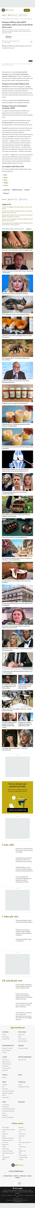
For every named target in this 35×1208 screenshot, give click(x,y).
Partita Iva (4, 1115)
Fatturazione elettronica (25, 1142)
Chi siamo (4, 1195)
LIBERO (5, 1190)
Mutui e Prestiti (22, 1059)
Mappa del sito (23, 1175)
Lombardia (6, 190)
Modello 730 (22, 1151)
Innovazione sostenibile (8, 1091)
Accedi (27, 10)
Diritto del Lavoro (6, 1064)
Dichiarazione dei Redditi (8, 1109)
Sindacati (21, 1127)
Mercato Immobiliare (24, 1057)
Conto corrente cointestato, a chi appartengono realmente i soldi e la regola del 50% (24, 986)
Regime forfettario (23, 1041)
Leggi (19, 1036)
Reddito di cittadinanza (8, 1138)
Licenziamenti (5, 1157)
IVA (3, 1155)
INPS (3, 1131)
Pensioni (21, 1045)
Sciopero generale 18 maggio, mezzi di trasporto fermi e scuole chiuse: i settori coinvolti (17, 223)
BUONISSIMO (30, 1191)
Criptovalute (5, 1106)
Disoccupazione (6, 1068)
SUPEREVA (17, 1193)
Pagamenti (5, 1134)
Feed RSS (30, 1175)
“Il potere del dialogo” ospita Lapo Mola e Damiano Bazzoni (24, 921)
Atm (9, 68)
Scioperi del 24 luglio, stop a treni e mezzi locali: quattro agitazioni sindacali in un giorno (17, 215)
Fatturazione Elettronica (8, 1111)
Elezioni (4, 1077)
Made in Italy (5, 1148)
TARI (20, 1153)
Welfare (4, 1146)
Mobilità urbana (17, 190)
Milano (5, 68)
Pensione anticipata (23, 1048)
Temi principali (22, 1155)
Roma (5, 175)
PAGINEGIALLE (15, 1190)
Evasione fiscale (22, 1038)
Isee (20, 1144)
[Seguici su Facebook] (15, 1183)
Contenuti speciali (7, 1175)
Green (4, 1082)
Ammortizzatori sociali (8, 1153)
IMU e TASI (21, 1136)
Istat (20, 1138)
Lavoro (4, 1057)
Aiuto (18, 1196)
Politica (4, 1074)
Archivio (17, 1177)
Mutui (3, 1113)
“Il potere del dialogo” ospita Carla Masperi (23, 940)
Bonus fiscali (21, 1034)
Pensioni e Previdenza (7, 1117)
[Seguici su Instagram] (19, 1183)
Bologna (6, 182)
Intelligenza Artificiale (23, 1086)
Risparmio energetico (7, 1093)
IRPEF (3, 1159)
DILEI (16, 1191)
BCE (20, 1131)
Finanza (4, 1034)
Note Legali (9, 1195)
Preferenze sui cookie (29, 1195)
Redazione (21, 1102)
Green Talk (5, 1089)
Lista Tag (21, 1159)
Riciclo (4, 1095)
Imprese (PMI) (5, 1038)
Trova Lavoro (5, 1059)
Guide (4, 1102)
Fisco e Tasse (22, 1032)
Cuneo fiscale (22, 1146)
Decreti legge (5, 1127)
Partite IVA (5, 1070)
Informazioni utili (9, 18)
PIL (19, 1140)
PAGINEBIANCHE (5, 1191)
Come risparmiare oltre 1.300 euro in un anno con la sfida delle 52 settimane (24, 1004)
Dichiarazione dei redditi (8, 1129)
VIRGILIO (9, 1190)
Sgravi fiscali (5, 1144)
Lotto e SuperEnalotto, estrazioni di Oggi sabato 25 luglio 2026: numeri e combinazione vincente (23, 879)
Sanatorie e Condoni (7, 1151)
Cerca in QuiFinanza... (16, 1171)
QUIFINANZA (24, 1191)
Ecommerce (5, 1142)
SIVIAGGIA (20, 1191)
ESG (3, 1086)
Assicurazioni (5, 1104)
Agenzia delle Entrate (7, 1140)
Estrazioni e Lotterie (7, 1048)
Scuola (4, 1136)
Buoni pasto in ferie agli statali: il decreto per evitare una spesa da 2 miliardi (24, 850)
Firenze (6, 185)
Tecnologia (21, 1082)
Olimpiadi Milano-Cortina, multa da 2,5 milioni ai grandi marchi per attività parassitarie (24, 869)
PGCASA (29, 1190)
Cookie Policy (20, 1195)
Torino (5, 180)
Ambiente (4, 1084)
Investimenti (5, 1036)
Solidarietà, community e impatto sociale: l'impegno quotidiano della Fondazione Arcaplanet (24, 932)
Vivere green (5, 1097)
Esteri (20, 1074)
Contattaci (16, 1175)
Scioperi (16, 18)
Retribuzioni (5, 1066)
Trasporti (6, 193)
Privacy (14, 1195)
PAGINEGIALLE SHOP (22, 1190)
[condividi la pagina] (31, 41)
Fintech (20, 1084)
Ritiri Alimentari (6, 1050)
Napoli (5, 177)
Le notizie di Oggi (23, 1157)
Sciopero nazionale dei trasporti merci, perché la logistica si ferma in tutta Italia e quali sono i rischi (24, 996)
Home (3, 18)
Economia (5, 1032)
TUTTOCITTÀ (11, 1191)
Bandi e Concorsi (6, 1061)
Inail (20, 1148)
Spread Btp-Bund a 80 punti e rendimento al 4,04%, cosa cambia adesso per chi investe (24, 859)
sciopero (28, 86)
